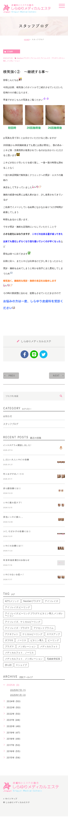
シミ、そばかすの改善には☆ (17, 531)
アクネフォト (11, 634)
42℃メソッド (12, 601)
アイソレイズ (35, 58)
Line (34, 354)
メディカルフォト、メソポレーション (24, 658)
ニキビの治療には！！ (13, 546)
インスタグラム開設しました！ (17, 445)
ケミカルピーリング (32, 634)
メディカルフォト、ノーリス (19, 652)
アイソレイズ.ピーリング (17, 607)
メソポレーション (13, 61)
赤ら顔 (8, 665)
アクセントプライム (43, 628)
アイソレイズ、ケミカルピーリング (22, 621)
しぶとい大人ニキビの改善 (16, 460)
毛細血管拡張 (53, 658)
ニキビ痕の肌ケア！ (12, 503)
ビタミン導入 (37, 640)
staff (10, 51)
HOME (26, 39)
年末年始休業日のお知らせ (16, 560)
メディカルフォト (49, 646)
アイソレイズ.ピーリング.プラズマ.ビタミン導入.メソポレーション (34, 614)
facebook (24, 354)
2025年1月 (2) (18, 695)
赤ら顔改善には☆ (12, 488)
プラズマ (9, 646)
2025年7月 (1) (18, 690)
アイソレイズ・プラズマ (49, 58)
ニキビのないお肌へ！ (13, 575)
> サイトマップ (10, 798)
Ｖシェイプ (21, 665)
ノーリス (21, 640)
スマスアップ (53, 634)
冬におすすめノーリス (13, 474)
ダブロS (9, 640)
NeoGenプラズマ (23, 58)
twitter (43, 354)
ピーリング (53, 640)
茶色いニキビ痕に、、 (13, 517)
